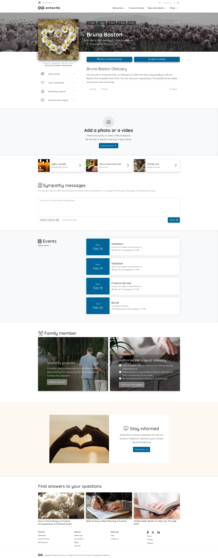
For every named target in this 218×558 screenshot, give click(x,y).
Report (174, 89)
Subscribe (140, 449)
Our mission (78, 539)
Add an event (43, 245)
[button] (46, 2)
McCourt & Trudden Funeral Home (58, 65)
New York (109, 44)
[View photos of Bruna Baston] (58, 39)
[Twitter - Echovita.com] (152, 533)
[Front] (49, 8)
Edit (178, 22)
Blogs (76, 542)
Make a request (57, 382)
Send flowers (43, 542)
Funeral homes (136, 8)
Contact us (167, 3)
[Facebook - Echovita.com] (148, 533)
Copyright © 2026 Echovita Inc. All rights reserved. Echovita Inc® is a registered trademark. (77, 555)
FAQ (159, 3)
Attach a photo (47, 220)
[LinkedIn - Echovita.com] (158, 533)
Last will (77, 546)
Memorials (78, 535)
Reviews (150, 543)
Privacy (150, 540)
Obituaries (117, 8)
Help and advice (155, 8)
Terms (149, 536)
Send (172, 220)
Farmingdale (96, 44)
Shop (172, 8)
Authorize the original (131, 384)
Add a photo (107, 145)
